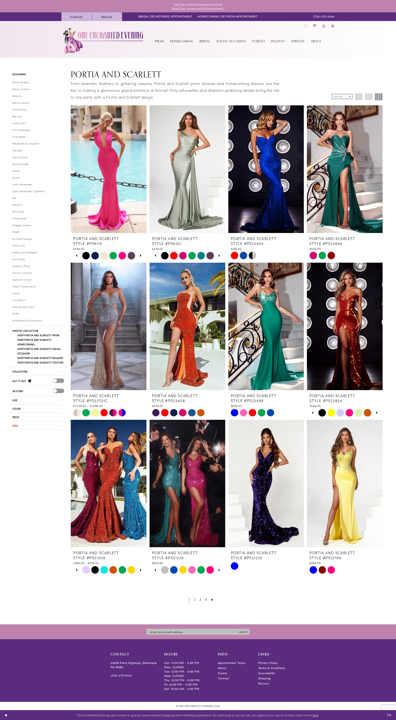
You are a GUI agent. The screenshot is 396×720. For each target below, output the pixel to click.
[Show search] (305, 26)
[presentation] (58, 380)
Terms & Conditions (271, 668)
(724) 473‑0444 (121, 675)
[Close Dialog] (6, 715)
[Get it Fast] (29, 381)
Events (222, 673)
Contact (224, 678)
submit (243, 632)
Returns (263, 683)
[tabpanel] (86, 255)
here (315, 715)
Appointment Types (232, 663)
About (222, 668)
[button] (323, 26)
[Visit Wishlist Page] (314, 26)
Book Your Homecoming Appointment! (198, 8)
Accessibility (266, 673)
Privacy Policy (268, 663)
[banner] (103, 41)
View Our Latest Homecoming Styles (198, 4)
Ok (389, 715)
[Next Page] (212, 599)
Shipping (264, 678)
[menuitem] (76, 16)
